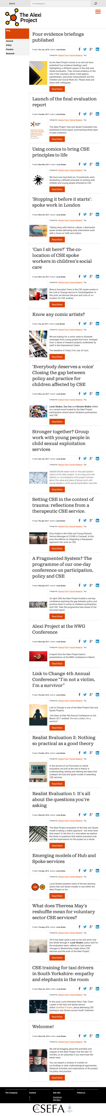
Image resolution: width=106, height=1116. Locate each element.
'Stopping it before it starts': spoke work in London (62, 202)
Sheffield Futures (64, 1007)
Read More (57, 89)
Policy (8, 45)
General (9, 41)
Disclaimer (57, 1097)
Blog (8, 30)
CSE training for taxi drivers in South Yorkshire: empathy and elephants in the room (63, 974)
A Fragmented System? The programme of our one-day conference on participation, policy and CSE (62, 567)
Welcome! (43, 1027)
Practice (9, 49)
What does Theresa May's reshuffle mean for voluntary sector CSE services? (63, 912)
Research (10, 53)
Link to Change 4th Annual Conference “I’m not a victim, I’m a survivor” (63, 680)
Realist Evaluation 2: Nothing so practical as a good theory (64, 741)
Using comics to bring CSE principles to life (60, 152)
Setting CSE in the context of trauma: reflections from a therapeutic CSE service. (63, 505)
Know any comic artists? (58, 315)
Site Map (56, 1100)
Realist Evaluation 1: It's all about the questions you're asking (61, 800)
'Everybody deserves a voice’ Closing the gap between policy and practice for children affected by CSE (63, 376)
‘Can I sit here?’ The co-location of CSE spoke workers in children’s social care (62, 258)
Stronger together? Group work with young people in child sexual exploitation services (61, 441)
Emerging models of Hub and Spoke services (64, 859)
